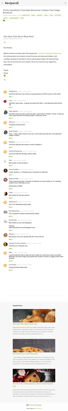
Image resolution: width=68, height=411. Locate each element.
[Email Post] (5, 76)
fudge (51, 15)
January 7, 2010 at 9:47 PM (26, 178)
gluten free (58, 15)
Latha (11, 192)
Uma (10, 160)
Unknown (12, 122)
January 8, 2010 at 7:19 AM (20, 192)
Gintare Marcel (38, 408)
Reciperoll (12, 3)
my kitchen (12, 264)
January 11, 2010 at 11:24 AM (24, 264)
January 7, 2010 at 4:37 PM (19, 100)
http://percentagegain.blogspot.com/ (50, 53)
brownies (39, 15)
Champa (11, 234)
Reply (11, 96)
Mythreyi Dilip (14, 178)
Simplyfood (13, 91)
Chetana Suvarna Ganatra (17, 243)
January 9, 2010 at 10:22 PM (24, 220)
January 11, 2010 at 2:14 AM (34, 243)
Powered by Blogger (35, 405)
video (22, 18)
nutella (6, 18)
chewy (46, 15)
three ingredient (14, 18)
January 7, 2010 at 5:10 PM (22, 142)
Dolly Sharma (13, 111)
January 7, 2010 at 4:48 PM (22, 122)
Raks (10, 252)
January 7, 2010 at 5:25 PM (29, 151)
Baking (33, 15)
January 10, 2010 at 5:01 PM (22, 234)
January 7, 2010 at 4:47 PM (25, 111)
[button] (5, 42)
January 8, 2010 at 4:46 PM (24, 201)
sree (10, 100)
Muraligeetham (14, 211)
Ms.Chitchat (13, 220)
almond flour (25, 15)
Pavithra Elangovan (15, 151)
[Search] (65, 3)
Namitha (12, 142)
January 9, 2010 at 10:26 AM (27, 211)
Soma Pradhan (14, 169)
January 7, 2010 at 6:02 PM (19, 160)
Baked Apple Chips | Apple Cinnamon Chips (25, 324)
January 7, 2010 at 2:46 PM (24, 91)
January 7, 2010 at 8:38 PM (26, 169)
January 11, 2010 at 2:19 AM (20, 252)
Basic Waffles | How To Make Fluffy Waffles (25, 354)
